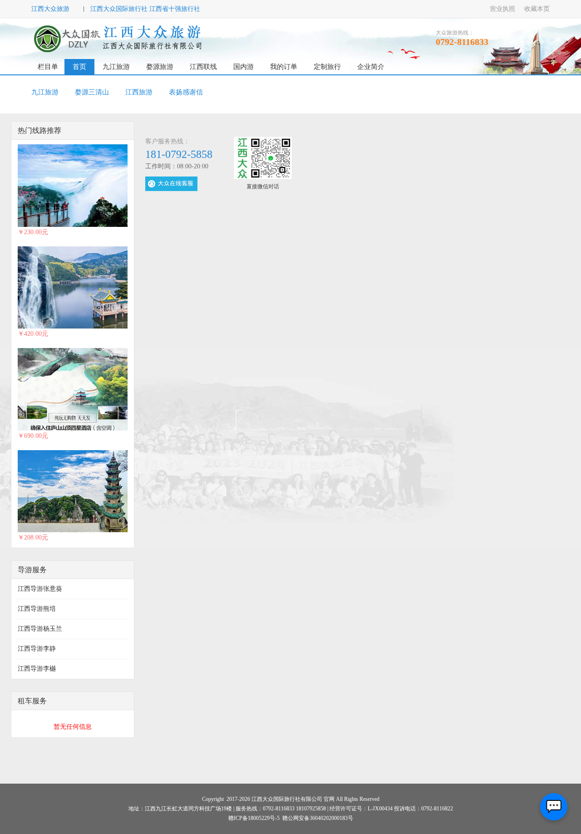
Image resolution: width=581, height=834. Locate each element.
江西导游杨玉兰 (40, 628)
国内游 (243, 66)
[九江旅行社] (119, 38)
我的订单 (283, 66)
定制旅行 (327, 66)
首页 (79, 66)
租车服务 (32, 701)
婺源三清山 (92, 92)
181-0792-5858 (178, 154)
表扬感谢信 (186, 92)
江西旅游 (139, 92)
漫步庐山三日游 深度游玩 (164, 388)
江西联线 (203, 66)
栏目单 (48, 66)
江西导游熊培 (37, 608)
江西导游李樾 (37, 668)
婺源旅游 (159, 66)
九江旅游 (116, 66)
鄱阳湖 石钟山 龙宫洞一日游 (168, 490)
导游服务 (32, 570)
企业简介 (370, 66)
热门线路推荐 (39, 130)
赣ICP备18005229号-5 (254, 818)
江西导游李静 (37, 648)
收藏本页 (537, 8)
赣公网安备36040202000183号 (317, 818)
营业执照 (502, 8)
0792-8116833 (462, 42)
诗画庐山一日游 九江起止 (164, 185)
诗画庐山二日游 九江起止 (164, 287)
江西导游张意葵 (40, 588)
